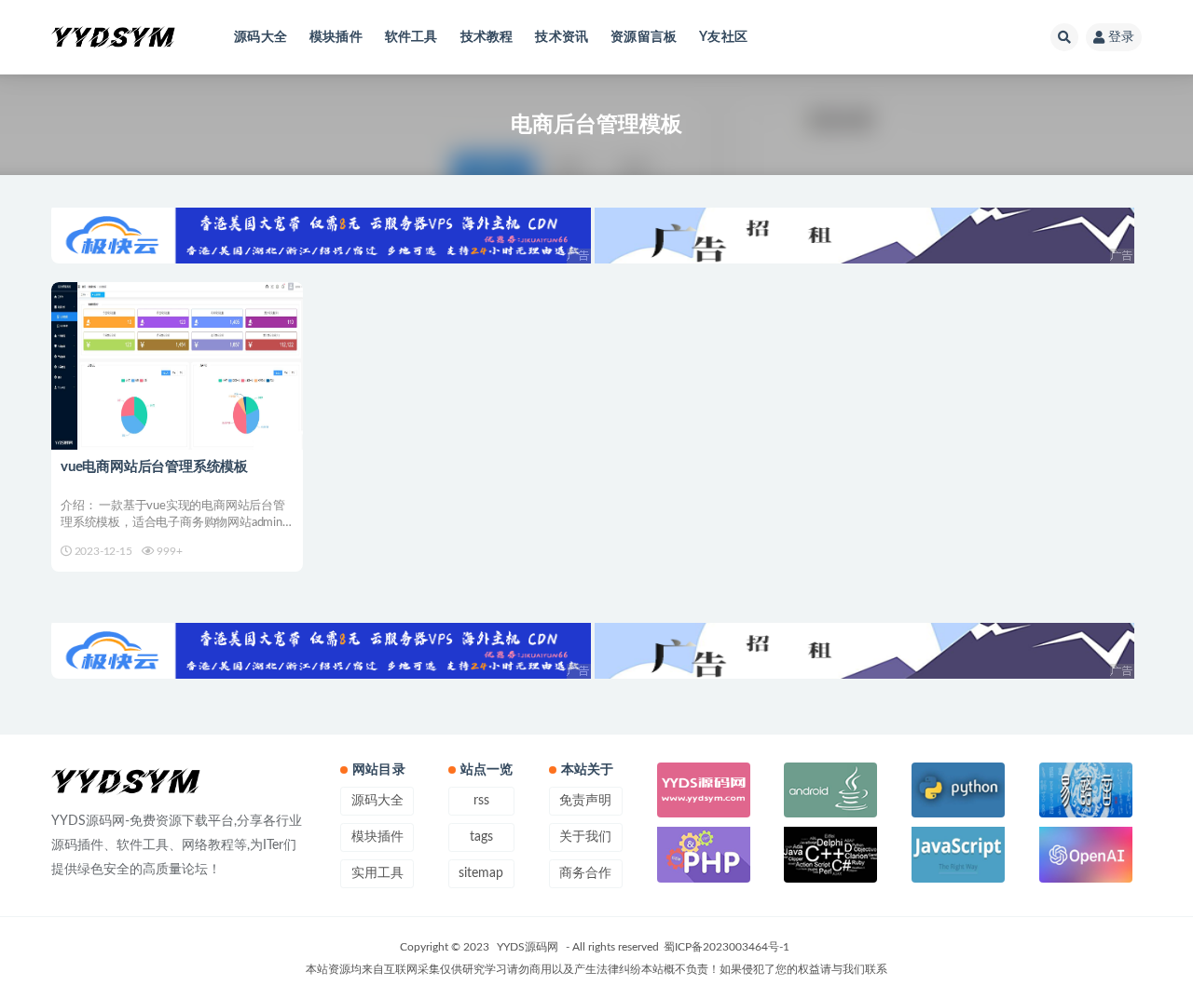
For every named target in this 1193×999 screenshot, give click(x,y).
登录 (1121, 37)
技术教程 (487, 37)
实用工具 (377, 873)
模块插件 (336, 37)
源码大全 (260, 37)
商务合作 (585, 873)
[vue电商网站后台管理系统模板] (177, 366)
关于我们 (585, 837)
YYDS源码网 (527, 946)
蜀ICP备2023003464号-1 (726, 946)
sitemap (481, 873)
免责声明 (585, 800)
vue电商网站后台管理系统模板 (154, 467)
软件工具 (411, 37)
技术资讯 (561, 37)
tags (481, 837)
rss (481, 800)
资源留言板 (643, 37)
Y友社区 (723, 37)
